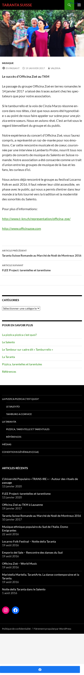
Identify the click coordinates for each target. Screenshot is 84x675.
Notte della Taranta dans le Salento (23, 589)
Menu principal (79, 5)
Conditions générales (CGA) (20, 451)
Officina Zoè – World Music (19, 563)
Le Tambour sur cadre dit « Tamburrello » (27, 349)
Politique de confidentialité (16, 628)
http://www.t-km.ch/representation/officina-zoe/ (36, 219)
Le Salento (8, 342)
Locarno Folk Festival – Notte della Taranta (29, 541)
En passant (13, 68)
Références (9, 371)
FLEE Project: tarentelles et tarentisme (26, 268)
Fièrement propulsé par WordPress (52, 628)
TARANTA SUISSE (17, 5)
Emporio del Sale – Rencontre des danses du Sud (32, 552)
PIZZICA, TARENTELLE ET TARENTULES (27, 429)
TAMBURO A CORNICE (19, 414)
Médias (6, 444)
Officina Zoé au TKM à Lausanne (22, 504)
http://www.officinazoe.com (21, 228)
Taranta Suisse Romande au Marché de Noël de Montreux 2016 (41, 253)
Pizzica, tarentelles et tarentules (22, 364)
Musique (8, 63)
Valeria (55, 68)
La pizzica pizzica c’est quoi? (19, 334)
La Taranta (8, 357)
